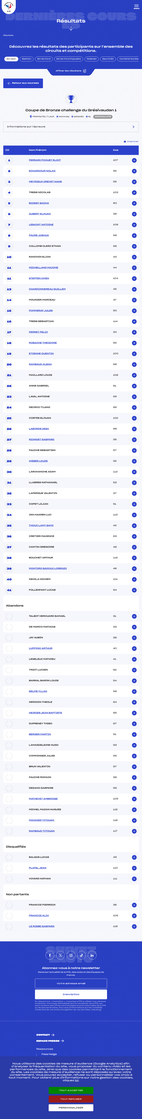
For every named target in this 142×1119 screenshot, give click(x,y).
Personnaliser (71, 1108)
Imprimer (133, 141)
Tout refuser (71, 1099)
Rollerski (91, 59)
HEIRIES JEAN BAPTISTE (45, 713)
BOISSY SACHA (39, 203)
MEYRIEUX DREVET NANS (45, 182)
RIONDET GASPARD (41, 440)
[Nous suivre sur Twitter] (60, 955)
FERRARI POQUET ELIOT (45, 160)
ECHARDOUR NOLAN (42, 171)
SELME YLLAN (38, 691)
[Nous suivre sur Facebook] (50, 955)
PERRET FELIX (38, 332)
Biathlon (26, 59)
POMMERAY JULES (41, 311)
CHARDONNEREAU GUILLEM (47, 289)
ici (100, 1010)
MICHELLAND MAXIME (43, 268)
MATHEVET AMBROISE (43, 799)
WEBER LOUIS (38, 461)
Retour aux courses (25, 83)
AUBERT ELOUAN (40, 214)
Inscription (71, 994)
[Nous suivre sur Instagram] (71, 955)
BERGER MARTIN (40, 734)
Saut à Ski (108, 59)
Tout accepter (71, 1090)
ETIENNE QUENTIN (41, 354)
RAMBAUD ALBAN (40, 364)
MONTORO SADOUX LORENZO (48, 569)
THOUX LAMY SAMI (41, 526)
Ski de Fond (44, 59)
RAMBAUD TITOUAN (42, 831)
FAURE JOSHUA (39, 235)
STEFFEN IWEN (39, 278)
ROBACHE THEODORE (43, 343)
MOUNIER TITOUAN (41, 820)
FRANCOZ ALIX (39, 916)
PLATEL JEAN (37, 868)
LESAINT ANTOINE (41, 225)
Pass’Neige (49, 1054)
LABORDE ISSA (39, 429)
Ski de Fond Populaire (68, 59)
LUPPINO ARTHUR (40, 648)
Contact (43, 1035)
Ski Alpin (11, 59)
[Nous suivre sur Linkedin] (92, 955)
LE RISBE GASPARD (41, 926)
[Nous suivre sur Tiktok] (81, 955)
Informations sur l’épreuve (26, 127)
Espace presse (47, 1041)
